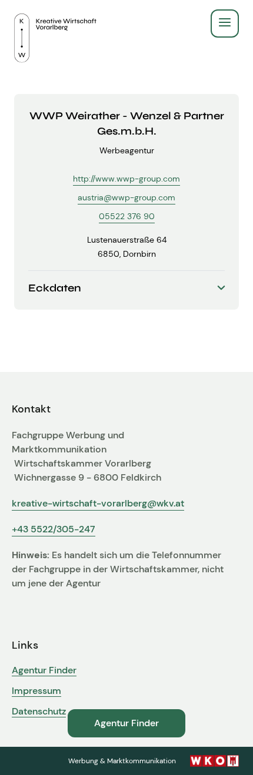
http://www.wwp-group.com (126, 178)
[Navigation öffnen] (225, 23)
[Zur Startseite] (55, 23)
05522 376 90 (127, 216)
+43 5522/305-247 (53, 529)
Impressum (36, 691)
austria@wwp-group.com (126, 197)
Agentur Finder (44, 670)
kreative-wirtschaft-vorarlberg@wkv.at (98, 503)
